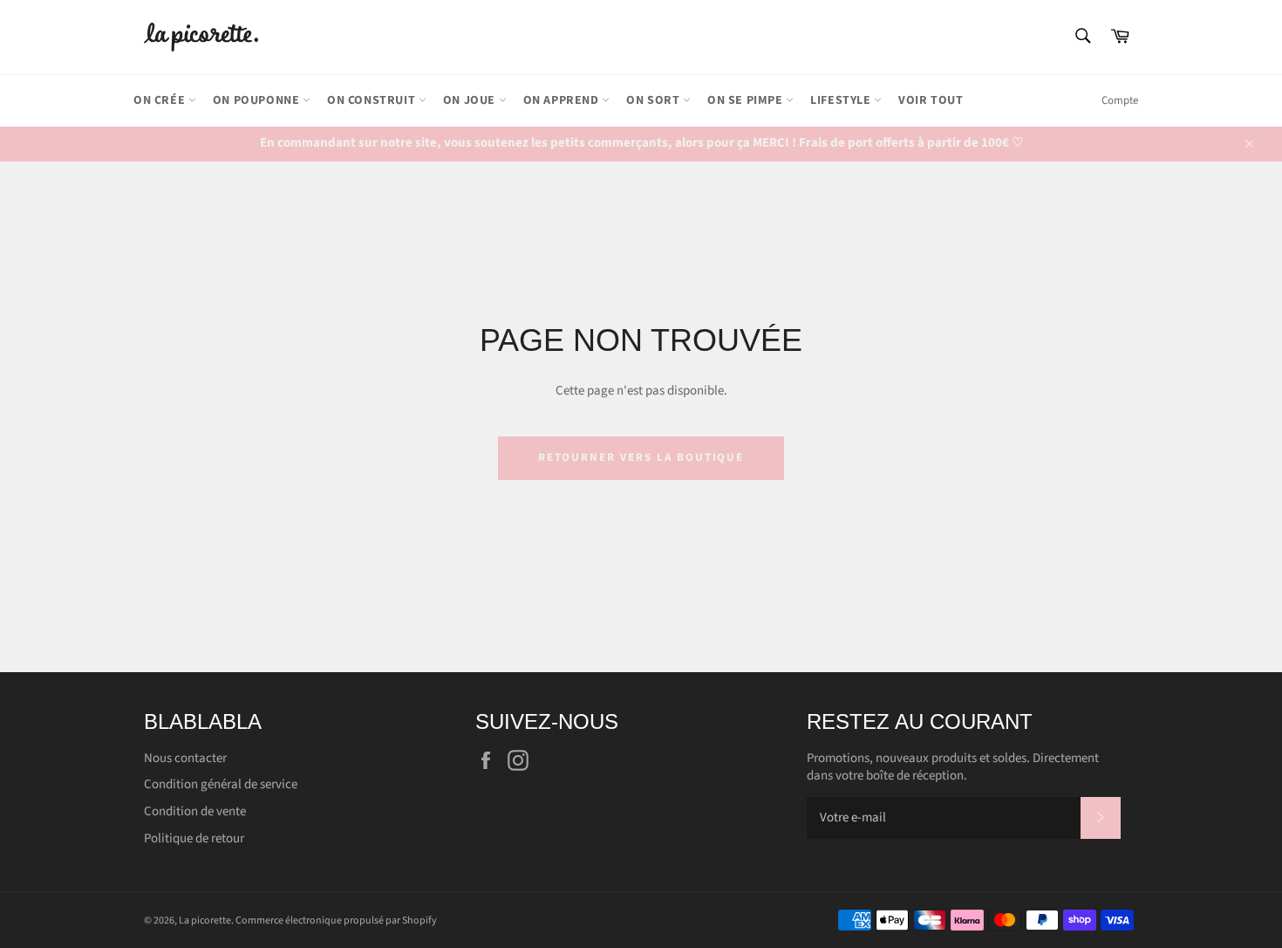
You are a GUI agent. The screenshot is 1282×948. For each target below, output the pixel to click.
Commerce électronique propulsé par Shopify (336, 920)
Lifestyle (842, 100)
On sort (654, 100)
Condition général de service (220, 784)
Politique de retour (194, 838)
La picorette (205, 920)
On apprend (563, 100)
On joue (471, 100)
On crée (160, 100)
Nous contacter (185, 758)
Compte (1119, 100)
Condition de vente (195, 811)
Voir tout (930, 100)
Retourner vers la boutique (641, 457)
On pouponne (258, 100)
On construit (373, 100)
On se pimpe (746, 100)
